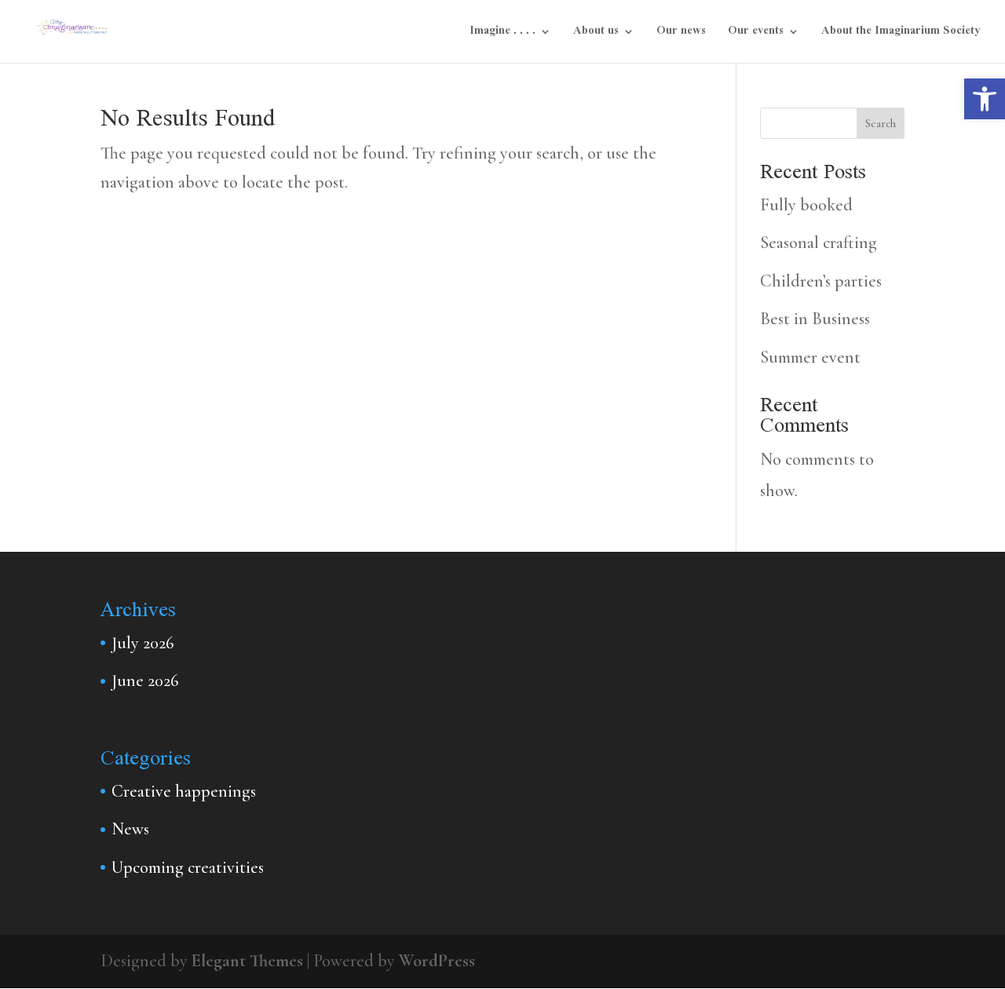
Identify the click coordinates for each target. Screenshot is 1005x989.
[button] (984, 98)
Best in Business (815, 318)
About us (596, 34)
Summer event (810, 357)
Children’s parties (821, 281)
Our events (756, 34)
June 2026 (144, 680)
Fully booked (806, 205)
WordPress (437, 961)
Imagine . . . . (502, 34)
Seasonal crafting (818, 242)
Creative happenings (183, 791)
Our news (681, 34)
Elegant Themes (247, 961)
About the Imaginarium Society (900, 34)
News (130, 829)
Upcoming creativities (187, 867)
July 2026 (142, 643)
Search (880, 123)
